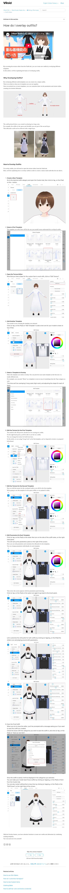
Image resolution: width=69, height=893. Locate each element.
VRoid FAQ (6, 10)
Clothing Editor (8, 885)
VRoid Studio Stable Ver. (18, 10)
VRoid (62, 3)
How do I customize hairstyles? (13, 878)
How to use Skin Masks (10, 875)
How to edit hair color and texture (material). (17, 889)
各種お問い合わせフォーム (38, 864)
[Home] (7, 4)
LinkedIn (10, 844)
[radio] (30, 855)
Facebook (4, 844)
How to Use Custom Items (11, 882)
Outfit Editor (8, 12)
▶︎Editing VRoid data (32, 10)
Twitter (7, 844)
